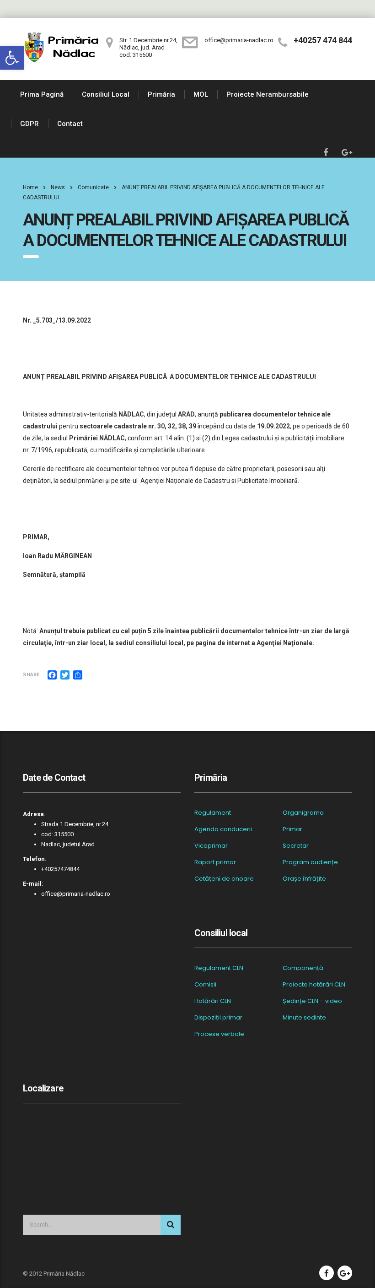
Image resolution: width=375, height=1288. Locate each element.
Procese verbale (219, 1034)
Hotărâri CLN (212, 1001)
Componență (303, 968)
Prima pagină (42, 94)
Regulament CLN (218, 968)
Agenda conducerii (223, 829)
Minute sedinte (304, 1017)
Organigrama (303, 813)
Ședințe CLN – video (312, 1001)
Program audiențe (310, 862)
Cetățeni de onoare (224, 878)
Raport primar (215, 862)
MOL (200, 94)
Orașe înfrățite (304, 878)
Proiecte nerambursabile (267, 94)
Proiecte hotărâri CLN (314, 984)
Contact (70, 124)
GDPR (29, 124)
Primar (292, 829)
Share (31, 675)
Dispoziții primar (218, 1017)
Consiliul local (105, 94)
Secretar (296, 846)
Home (30, 187)
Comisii (205, 984)
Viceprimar (211, 846)
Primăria (161, 94)
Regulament (212, 813)
